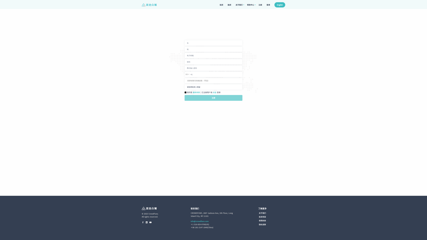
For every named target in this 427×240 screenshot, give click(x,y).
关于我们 (239, 4)
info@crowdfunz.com (200, 221)
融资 (229, 4)
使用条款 (262, 220)
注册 (260, 4)
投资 (221, 4)
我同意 (189, 92)
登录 (268, 4)
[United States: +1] (187, 74)
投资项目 (262, 216)
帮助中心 (250, 4)
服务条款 (196, 92)
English (280, 4)
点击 (214, 92)
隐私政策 (262, 224)
